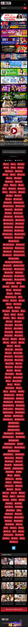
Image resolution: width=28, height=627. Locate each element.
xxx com (21, 318)
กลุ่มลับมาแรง (20, 401)
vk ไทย (10, 307)
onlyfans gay (20, 223)
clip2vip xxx (9, 171)
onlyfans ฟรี (8, 265)
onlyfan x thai (20, 206)
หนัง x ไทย (21, 496)
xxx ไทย (19, 373)
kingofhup (22, 188)
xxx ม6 (18, 345)
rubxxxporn (18, 290)
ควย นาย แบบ (10, 457)
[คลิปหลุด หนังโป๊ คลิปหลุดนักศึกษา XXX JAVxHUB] (11, 3)
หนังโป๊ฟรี (19, 503)
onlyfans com (20, 220)
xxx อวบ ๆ (9, 366)
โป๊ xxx (21, 531)
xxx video (18, 321)
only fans (18, 195)
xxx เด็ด (10, 370)
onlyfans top (21, 244)
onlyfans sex (9, 237)
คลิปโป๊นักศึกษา (9, 454)
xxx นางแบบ (19, 335)
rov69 (9, 290)
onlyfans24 (19, 272)
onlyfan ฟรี (9, 209)
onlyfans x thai (20, 248)
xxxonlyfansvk (18, 377)
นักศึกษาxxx (18, 482)
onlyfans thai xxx (14, 241)
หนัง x (13, 496)
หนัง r (6, 496)
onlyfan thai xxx (19, 202)
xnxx (7, 314)
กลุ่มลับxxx (20, 398)
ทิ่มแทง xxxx (10, 478)
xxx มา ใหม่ (9, 349)
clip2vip (21, 167)
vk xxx (9, 303)
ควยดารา (20, 457)
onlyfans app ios (9, 220)
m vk (6, 192)
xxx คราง (9, 328)
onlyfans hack (9, 227)
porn (19, 282)
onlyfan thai (8, 202)
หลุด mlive (19, 513)
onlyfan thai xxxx (9, 206)
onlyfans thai (19, 237)
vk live (6, 300)
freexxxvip (21, 174)
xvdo (14, 314)
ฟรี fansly (19, 485)
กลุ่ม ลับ (14, 391)
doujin (6, 174)
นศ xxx (9, 482)
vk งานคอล (18, 303)
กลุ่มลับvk (20, 394)
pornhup (15, 286)
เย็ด (6, 527)
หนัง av (22, 492)
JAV (6, 185)
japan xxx (19, 181)
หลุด (20, 510)
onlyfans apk (9, 216)
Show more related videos (14, 609)
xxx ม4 (22, 342)
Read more (13, 156)
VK (20, 297)
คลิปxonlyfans (20, 408)
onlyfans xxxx (8, 255)
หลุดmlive (9, 520)
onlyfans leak (20, 227)
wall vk (18, 307)
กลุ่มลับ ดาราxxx (10, 394)
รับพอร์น (10, 489)
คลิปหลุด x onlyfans (14, 429)
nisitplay (10, 195)
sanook (10, 293)
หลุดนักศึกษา (19, 520)
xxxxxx (17, 384)
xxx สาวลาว (9, 356)
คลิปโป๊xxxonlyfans (14, 450)
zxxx (6, 391)
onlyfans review (8, 234)
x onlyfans (6, 310)
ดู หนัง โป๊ (8, 464)
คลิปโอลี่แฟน (20, 454)
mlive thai (13, 192)
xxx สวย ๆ (19, 349)
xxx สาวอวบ (19, 359)
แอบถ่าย (14, 527)
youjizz (19, 387)
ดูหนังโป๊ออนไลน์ (18, 468)
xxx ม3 (14, 342)
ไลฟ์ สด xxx (14, 541)
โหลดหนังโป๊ (20, 534)
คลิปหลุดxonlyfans (9, 436)
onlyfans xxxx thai (20, 255)
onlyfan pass (18, 199)
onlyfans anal (19, 213)
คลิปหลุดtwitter (9, 433)
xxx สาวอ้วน (9, 359)
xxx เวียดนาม (10, 373)
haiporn (10, 178)
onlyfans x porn (8, 248)
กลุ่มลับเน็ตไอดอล (9, 405)
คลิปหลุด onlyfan (14, 422)
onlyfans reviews (20, 234)
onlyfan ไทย (19, 209)
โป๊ (15, 531)
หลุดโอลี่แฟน (10, 524)
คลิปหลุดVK (20, 433)
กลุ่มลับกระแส (9, 401)
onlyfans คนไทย (14, 258)
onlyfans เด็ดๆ (8, 269)
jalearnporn (9, 181)
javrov (21, 185)
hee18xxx (18, 178)
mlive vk (22, 192)
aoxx (14, 164)
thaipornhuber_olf (11, 297)
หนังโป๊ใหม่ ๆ (11, 510)
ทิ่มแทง (17, 475)
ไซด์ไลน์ (15, 538)
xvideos (7, 318)
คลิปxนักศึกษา (20, 412)
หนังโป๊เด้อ (19, 506)
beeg (14, 167)
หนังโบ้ (14, 499)
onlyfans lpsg (9, 230)
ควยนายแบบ (10, 461)
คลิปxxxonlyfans (9, 412)
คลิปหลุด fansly (18, 415)
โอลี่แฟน (7, 538)
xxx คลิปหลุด (19, 328)
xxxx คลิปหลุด (17, 380)
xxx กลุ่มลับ (9, 325)
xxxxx (10, 384)
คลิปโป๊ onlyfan (8, 447)
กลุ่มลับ (21, 391)
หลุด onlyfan (9, 517)
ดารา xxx (19, 461)
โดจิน (21, 527)
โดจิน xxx (7, 531)
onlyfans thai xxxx (9, 244)
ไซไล (23, 538)
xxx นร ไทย (9, 335)
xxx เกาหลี (19, 366)
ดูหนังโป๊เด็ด (10, 471)
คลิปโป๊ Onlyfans (20, 447)
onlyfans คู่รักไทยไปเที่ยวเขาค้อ (14, 262)
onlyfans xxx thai (19, 251)
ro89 (23, 286)
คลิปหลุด (8, 415)
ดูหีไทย (19, 471)
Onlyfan (9, 199)
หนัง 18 (14, 492)
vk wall (22, 300)
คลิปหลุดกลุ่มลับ (14, 440)
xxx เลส (18, 370)
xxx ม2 (6, 342)
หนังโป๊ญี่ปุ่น (9, 160)
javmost (14, 185)
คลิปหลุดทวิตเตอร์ (10, 443)
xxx (14, 318)
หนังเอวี (6, 499)
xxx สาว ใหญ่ (18, 352)
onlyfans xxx (8, 251)
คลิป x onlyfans (8, 408)
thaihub (18, 293)
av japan (21, 164)
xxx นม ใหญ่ (9, 331)
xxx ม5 (10, 345)
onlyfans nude (19, 230)
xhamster (16, 310)
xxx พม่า (14, 338)
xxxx (9, 380)
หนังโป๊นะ (9, 503)
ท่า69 (10, 475)
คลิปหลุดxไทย (21, 436)
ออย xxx (20, 524)
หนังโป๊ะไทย (9, 506)
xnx (23, 310)
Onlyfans (9, 213)
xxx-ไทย (9, 377)
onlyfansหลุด (11, 282)
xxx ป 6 (6, 338)
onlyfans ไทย (9, 272)
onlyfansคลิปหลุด (20, 279)
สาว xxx (6, 492)
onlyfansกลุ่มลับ (8, 279)
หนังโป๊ (22, 499)
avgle (7, 167)
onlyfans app (20, 216)
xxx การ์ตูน (19, 325)
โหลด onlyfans (9, 534)
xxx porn (10, 321)
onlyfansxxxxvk (19, 276)
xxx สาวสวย (19, 356)
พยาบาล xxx (10, 485)
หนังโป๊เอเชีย (20, 160)
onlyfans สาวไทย (19, 265)
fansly (13, 174)
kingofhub (12, 188)
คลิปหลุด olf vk (20, 419)
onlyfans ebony (9, 223)
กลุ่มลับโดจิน (21, 405)
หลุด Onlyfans (19, 517)
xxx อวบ (19, 363)
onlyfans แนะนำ (20, 269)
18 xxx (6, 164)
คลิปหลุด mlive (8, 419)
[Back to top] (23, 622)
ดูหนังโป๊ (8, 468)
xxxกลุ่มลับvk (10, 387)
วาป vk (18, 489)
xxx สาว (9, 352)
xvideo (21, 314)
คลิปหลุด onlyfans (14, 426)
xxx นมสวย (19, 331)
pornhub (7, 286)
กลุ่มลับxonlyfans (10, 398)
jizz (5, 188)
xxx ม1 (22, 338)
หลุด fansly (9, 513)
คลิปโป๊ (20, 443)
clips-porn (19, 171)
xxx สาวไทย (10, 363)
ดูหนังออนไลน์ (18, 464)
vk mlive (14, 300)
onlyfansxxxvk (8, 276)
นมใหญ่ (19, 478)
